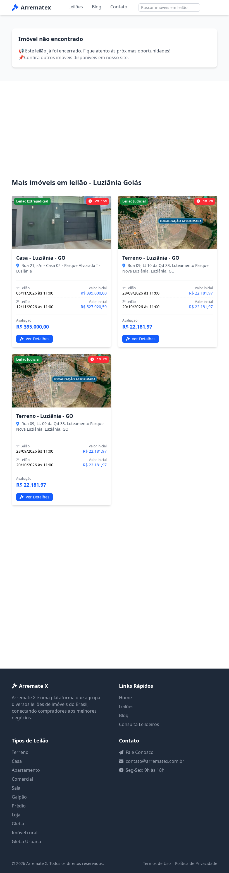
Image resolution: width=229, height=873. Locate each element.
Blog (96, 7)
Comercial (22, 779)
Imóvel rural (24, 832)
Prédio (19, 806)
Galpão (19, 797)
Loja (16, 815)
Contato (118, 7)
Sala (16, 788)
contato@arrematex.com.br (155, 761)
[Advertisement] (114, 136)
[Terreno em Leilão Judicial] (167, 222)
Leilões (75, 7)
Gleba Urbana (26, 841)
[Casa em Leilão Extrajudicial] (61, 222)
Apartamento (26, 770)
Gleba (18, 824)
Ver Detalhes (37, 338)
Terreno (20, 752)
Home (125, 697)
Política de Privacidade (196, 863)
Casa (17, 761)
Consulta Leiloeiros (139, 724)
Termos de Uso (157, 863)
